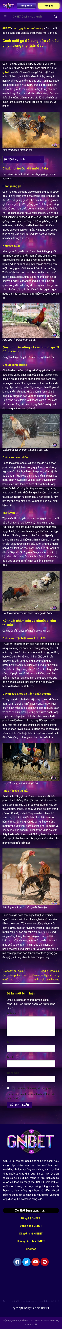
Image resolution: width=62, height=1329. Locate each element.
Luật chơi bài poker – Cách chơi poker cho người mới (14, 975)
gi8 (35, 1324)
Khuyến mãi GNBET (31, 1233)
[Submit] (55, 16)
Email (11, 1057)
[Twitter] (26, 1262)
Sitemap (31, 1249)
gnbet (5, 72)
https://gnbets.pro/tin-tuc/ (28, 28)
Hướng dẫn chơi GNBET (31, 1241)
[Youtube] (35, 1262)
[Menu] (5, 16)
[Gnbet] (8, 5)
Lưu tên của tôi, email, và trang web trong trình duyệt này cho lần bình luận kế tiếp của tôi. (30, 1093)
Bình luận (13, 1013)
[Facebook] (17, 1262)
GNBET (6, 28)
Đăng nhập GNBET (31, 1225)
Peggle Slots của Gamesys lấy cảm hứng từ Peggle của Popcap (46, 975)
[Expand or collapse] (40, 159)
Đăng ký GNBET (31, 1218)
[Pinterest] (45, 1262)
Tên (10, 1042)
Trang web (13, 1072)
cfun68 (29, 1324)
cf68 (55, 1320)
